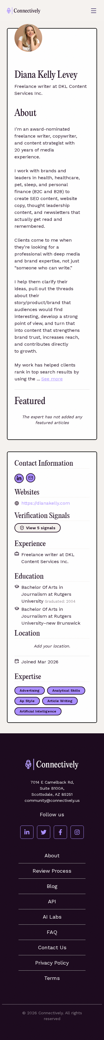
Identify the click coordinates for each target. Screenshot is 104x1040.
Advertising (30, 691)
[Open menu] (93, 10)
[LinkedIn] (27, 832)
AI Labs (52, 917)
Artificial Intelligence (38, 711)
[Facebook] (60, 832)
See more (52, 379)
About (52, 855)
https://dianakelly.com (45, 503)
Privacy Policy (52, 963)
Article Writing (60, 701)
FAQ (52, 932)
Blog (52, 886)
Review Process (52, 871)
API (52, 901)
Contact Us (52, 947)
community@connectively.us (52, 800)
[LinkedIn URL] (19, 478)
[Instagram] (77, 832)
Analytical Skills (66, 691)
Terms (52, 978)
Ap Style (27, 701)
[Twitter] (43, 832)
